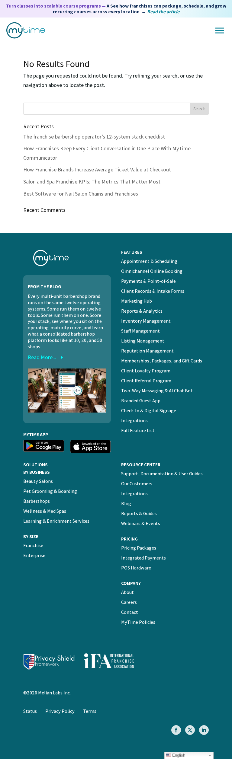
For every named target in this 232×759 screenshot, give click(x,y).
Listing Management (142, 341)
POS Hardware (136, 568)
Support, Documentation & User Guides (162, 473)
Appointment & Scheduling (149, 261)
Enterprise (34, 555)
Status (30, 711)
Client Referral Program (146, 381)
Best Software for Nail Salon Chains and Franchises (80, 193)
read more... (42, 357)
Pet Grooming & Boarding (50, 491)
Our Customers (136, 483)
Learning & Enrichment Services (56, 521)
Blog (126, 503)
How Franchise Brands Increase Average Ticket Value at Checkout (97, 169)
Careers (129, 602)
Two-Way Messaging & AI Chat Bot (157, 390)
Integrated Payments (143, 558)
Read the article (163, 11)
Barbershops (36, 501)
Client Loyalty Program (145, 371)
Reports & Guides (139, 513)
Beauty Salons (38, 481)
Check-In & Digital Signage (148, 410)
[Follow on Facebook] (176, 730)
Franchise (33, 545)
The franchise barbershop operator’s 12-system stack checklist (94, 136)
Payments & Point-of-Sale (148, 281)
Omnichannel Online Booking (151, 271)
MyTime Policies (138, 622)
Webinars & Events (140, 523)
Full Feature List (138, 430)
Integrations (134, 420)
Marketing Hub (136, 301)
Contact (129, 612)
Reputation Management (147, 351)
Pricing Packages (138, 548)
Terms (89, 711)
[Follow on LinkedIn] (204, 730)
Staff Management (140, 331)
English (178, 755)
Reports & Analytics (142, 311)
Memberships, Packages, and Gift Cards (161, 361)
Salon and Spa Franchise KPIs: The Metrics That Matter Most (91, 181)
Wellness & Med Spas (44, 511)
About (127, 592)
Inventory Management (146, 321)
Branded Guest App (140, 400)
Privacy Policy (60, 711)
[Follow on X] (190, 730)
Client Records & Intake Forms (152, 291)
